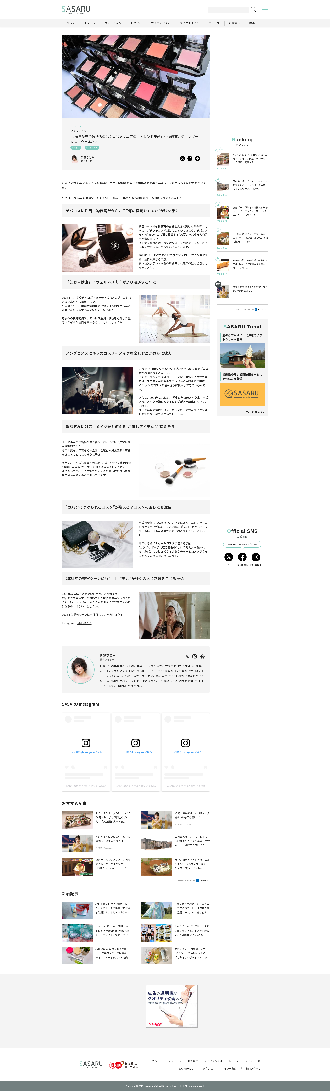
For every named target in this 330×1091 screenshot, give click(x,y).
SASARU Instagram (80, 704)
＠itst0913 (84, 623)
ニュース (233, 1061)
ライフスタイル (213, 1061)
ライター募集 (229, 1068)
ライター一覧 (253, 1061)
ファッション (174, 1061)
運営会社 (208, 1068)
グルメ (156, 1061)
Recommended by (187, 880)
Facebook (242, 564)
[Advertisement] (242, 56)
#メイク (75, 147)
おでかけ (193, 1061)
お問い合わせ (253, 1068)
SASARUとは (186, 1068)
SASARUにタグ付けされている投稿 (86, 786)
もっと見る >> (255, 412)
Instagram (256, 564)
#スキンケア (91, 147)
